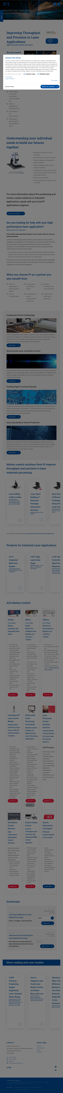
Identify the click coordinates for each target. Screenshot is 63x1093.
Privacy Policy (8, 77)
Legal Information (9, 78)
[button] (49, 86)
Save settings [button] (9, 86)
